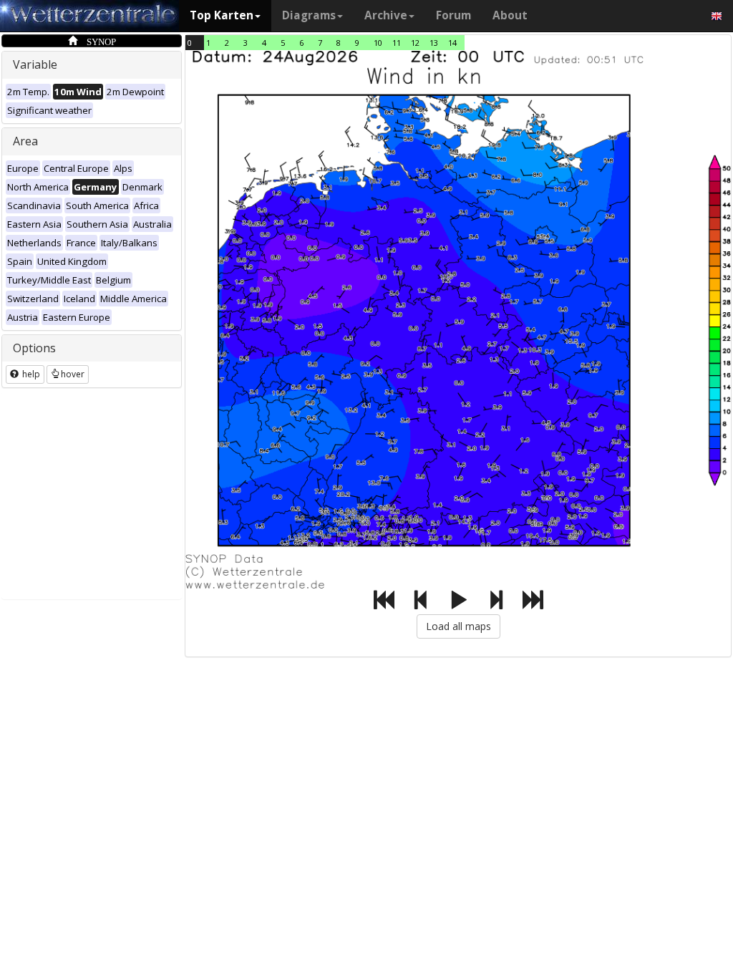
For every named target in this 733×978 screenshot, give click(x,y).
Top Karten (221, 15)
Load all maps (458, 626)
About (510, 15)
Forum (453, 15)
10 (378, 42)
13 (433, 42)
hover (72, 374)
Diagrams (309, 15)
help (30, 374)
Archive (385, 15)
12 (415, 42)
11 (396, 42)
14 (452, 42)
